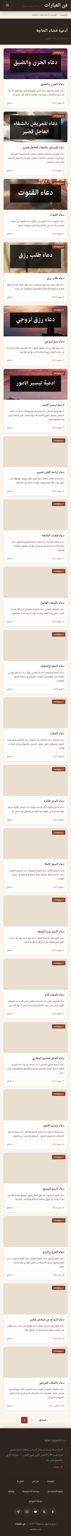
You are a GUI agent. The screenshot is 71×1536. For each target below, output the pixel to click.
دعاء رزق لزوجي (54, 341)
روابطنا (11, 1491)
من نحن (35, 1481)
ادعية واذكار (59, 52)
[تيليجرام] (18, 1511)
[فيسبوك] (52, 1511)
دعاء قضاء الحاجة (53, 535)
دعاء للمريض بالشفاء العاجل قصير (43, 147)
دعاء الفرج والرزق (53, 1252)
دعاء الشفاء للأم (54, 995)
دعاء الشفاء (57, 733)
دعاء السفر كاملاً (54, 864)
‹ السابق (43, 1420)
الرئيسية (64, 15)
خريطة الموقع (35, 1501)
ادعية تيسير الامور (53, 405)
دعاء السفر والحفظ (52, 666)
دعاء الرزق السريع (53, 1189)
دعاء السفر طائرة (54, 801)
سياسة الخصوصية (30, 1491)
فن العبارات (20, 1524)
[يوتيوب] (35, 1511)
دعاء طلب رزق (55, 278)
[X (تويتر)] (44, 1511)
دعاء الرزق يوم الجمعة (50, 931)
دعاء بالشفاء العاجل (52, 603)
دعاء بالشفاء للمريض (51, 1383)
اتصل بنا (20, 1481)
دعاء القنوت (57, 215)
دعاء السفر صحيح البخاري (48, 1058)
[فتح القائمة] (7, 5)
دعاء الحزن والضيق (52, 84)
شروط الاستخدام (55, 1491)
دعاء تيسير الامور (53, 1125)
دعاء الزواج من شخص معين (47, 1319)
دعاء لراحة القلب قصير (50, 472)
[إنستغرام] (26, 1511)
